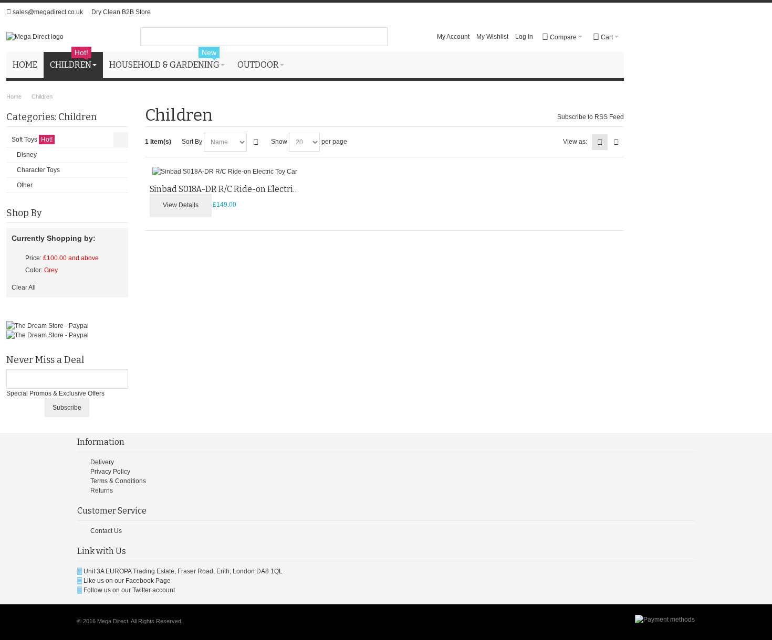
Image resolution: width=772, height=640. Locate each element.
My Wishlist (492, 36)
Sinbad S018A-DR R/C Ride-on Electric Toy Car (238, 189)
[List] (616, 142)
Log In (524, 36)
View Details (181, 205)
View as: (575, 141)
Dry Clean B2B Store (121, 12)
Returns (101, 490)
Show (279, 141)
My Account (453, 36)
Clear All (24, 287)
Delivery (102, 462)
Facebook (140, 580)
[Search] (378, 37)
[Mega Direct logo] (35, 36)
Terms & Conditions (118, 481)
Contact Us (106, 531)
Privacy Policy (110, 471)
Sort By (192, 141)
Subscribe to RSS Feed (590, 117)
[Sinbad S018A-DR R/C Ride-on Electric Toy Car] (225, 171)
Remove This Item (16, 258)
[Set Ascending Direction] (256, 142)
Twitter (141, 590)
